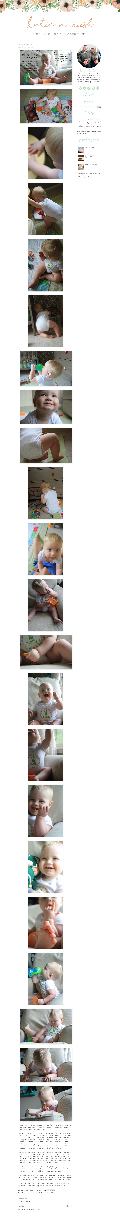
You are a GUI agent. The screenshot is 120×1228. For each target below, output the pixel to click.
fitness (84, 125)
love (89, 129)
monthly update (33, 1192)
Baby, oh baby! (89, 147)
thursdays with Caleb (50, 1192)
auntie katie (80, 119)
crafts (78, 123)
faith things (97, 123)
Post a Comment (25, 1201)
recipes (99, 131)
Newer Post (21, 1206)
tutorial (83, 133)
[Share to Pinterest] (54, 1190)
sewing (79, 133)
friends (94, 125)
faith (90, 123)
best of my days (87, 121)
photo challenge (81, 131)
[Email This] (48, 1190)
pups (88, 131)
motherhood (41, 1192)
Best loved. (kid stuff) (91, 164)
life (85, 129)
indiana (78, 129)
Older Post (69, 1206)
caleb (27, 1192)
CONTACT (57, 34)
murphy (99, 129)
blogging (98, 121)
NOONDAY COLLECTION (75, 34)
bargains (91, 119)
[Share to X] (51, 1190)
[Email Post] (45, 1190)
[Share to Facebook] (53, 1190)
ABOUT (47, 34)
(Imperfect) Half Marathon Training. (89, 173)
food (88, 125)
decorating (83, 123)
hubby (88, 127)
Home (45, 1206)
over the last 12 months (52, 1184)
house (83, 126)
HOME (38, 34)
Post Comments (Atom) (33, 1209)
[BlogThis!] (50, 1190)
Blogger (68, 1223)
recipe (94, 131)
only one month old (57, 1186)
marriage (93, 129)
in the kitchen (96, 127)
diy (88, 123)
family (79, 125)
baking (87, 119)
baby (23, 1192)
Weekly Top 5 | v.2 (83, 177)
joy (82, 129)
